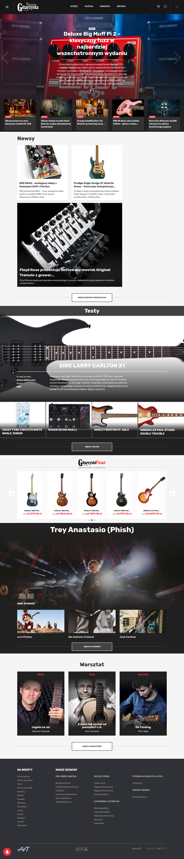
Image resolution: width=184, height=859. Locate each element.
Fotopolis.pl (137, 783)
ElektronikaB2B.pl (101, 808)
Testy (19, 784)
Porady (20, 814)
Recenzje (21, 803)
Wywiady (21, 799)
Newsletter (22, 825)
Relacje (20, 795)
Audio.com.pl (99, 783)
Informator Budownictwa (66, 794)
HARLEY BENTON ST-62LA (111, 429)
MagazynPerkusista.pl (103, 791)
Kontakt (121, 6)
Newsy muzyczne (24, 788)
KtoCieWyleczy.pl (139, 797)
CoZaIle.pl (60, 791)
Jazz (92, 674)
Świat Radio (99, 823)
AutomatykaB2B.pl (102, 812)
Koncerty (21, 792)
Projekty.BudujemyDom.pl (67, 787)
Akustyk (143, 674)
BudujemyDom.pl (63, 783)
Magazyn (21, 818)
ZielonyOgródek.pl (63, 798)
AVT (160, 848)
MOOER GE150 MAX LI (62, 429)
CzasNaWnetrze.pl (63, 802)
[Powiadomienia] (7, 852)
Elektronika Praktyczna (104, 816)
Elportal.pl (98, 819)
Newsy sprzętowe (25, 780)
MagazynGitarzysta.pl (103, 787)
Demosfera (22, 807)
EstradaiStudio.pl (101, 794)
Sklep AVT (137, 849)
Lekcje (20, 810)
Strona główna (23, 776)
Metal (40, 674)
